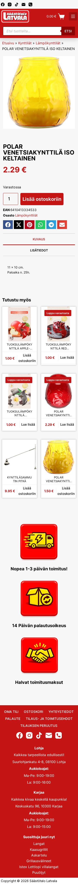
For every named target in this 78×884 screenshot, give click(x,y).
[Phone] (30, 4)
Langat (39, 843)
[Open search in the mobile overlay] (39, 31)
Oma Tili (11, 712)
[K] (73, 16)
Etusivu (8, 43)
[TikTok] (16, 4)
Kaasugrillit (39, 849)
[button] (8, 224)
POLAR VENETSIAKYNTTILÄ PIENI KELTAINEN (58, 479)
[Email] (23, 4)
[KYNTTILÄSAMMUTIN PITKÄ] (19, 457)
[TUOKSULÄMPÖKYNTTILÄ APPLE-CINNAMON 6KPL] (19, 324)
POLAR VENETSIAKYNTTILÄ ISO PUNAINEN (58, 413)
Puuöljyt (39, 872)
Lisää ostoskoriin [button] (27, 358)
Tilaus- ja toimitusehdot (49, 719)
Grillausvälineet (38, 861)
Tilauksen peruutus (38, 726)
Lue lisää (67, 357)
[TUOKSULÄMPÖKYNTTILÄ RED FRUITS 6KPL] (58, 324)
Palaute (12, 719)
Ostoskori (33, 712)
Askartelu (39, 855)
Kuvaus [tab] (39, 239)
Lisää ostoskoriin (42, 199)
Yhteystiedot (61, 712)
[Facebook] (3, 4)
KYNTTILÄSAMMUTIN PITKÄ (19, 479)
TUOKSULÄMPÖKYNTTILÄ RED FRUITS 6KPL (58, 346)
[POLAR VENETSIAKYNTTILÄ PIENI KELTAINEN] (58, 457)
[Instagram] (9, 4)
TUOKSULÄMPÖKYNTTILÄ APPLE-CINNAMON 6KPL (19, 346)
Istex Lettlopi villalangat (38, 867)
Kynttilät (25, 43)
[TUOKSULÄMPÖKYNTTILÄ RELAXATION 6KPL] (19, 391)
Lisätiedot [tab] (39, 250)
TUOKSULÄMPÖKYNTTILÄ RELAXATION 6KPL (19, 413)
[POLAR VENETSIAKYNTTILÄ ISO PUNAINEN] (58, 391)
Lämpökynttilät (48, 43)
